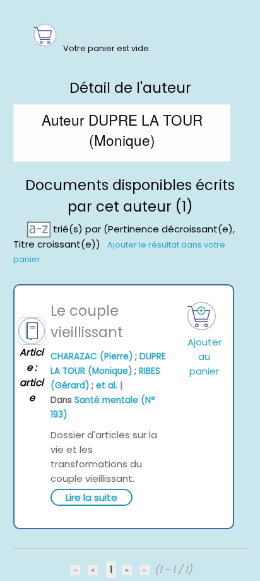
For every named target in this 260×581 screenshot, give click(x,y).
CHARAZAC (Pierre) (91, 356)
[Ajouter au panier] (202, 316)
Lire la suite (91, 497)
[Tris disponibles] (40, 229)
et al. (106, 386)
